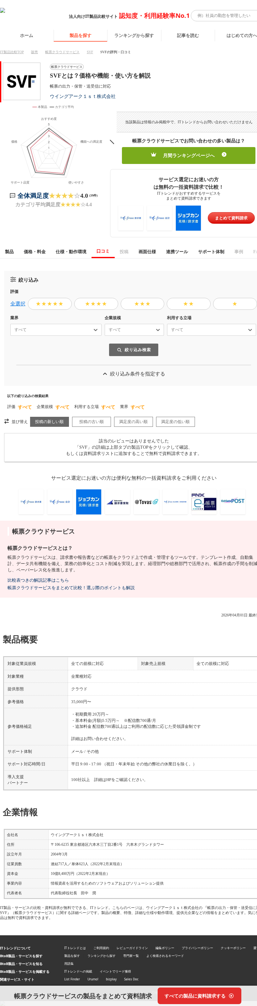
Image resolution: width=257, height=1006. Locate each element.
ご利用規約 (101, 948)
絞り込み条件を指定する (137, 373)
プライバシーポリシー (197, 948)
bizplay (111, 979)
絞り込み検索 (138, 349)
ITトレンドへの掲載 (78, 971)
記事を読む (188, 35)
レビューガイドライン (132, 948)
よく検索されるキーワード (165, 955)
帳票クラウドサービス (62, 52)
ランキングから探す (134, 35)
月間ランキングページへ (189, 155)
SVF (90, 52)
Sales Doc (131, 979)
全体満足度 (33, 195)
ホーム (26, 35)
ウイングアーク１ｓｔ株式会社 (83, 96)
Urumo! (92, 979)
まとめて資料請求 (231, 218)
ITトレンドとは (75, 948)
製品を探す (81, 35)
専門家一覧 (131, 955)
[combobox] (12, 330)
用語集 (69, 963)
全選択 (17, 303)
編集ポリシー (164, 948)
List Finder (72, 979)
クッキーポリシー (233, 948)
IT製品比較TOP (12, 52)
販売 (34, 52)
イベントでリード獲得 (115, 971)
